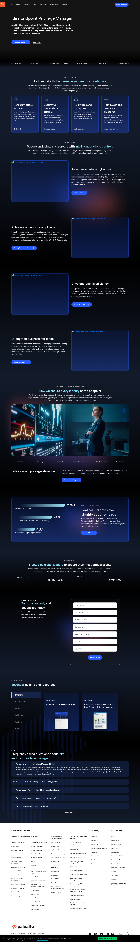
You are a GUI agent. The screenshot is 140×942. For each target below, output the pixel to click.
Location (94, 860)
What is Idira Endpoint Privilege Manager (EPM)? (35, 764)
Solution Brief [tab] (21, 701)
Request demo (19, 42)
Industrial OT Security (18, 892)
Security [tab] (40, 462)
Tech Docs (114, 875)
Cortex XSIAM (55, 871)
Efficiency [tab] (20, 462)
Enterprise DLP (35, 890)
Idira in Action (123, 63)
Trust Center (22, 933)
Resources (43, 4)
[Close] (137, 938)
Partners (64, 4)
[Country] (95, 649)
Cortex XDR (54, 875)
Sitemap (113, 871)
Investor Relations (97, 856)
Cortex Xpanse (55, 883)
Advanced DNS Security (18, 875)
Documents (41, 933)
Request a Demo (121, 4)
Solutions (27, 4)
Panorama (33, 865)
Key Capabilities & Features (57, 63)
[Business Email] (95, 620)
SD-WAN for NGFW (36, 858)
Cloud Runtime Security (58, 857)
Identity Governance (76, 857)
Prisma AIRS (15, 846)
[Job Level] (95, 634)
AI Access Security (17, 850)
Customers (103, 63)
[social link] (90, 934)
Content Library (116, 844)
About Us (94, 836)
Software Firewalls (36, 850)
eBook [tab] (18, 708)
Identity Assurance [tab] (100, 462)
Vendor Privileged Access (78, 884)
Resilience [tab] (120, 462)
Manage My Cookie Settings (107, 938)
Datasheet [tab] (20, 695)
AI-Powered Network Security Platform (24, 836)
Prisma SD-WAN (35, 902)
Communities (115, 840)
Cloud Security (55, 842)
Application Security (57, 850)
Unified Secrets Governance (78, 874)
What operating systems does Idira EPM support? (36, 798)
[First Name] (95, 605)
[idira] (16, 5)
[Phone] (95, 641)
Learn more (37, 42)
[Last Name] (95, 612)
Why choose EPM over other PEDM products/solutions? (38, 790)
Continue (93, 657)
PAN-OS (33, 861)
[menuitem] (17, 5)
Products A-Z (115, 860)
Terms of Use (32, 933)
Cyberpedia (114, 848)
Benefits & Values (84, 63)
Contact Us (94, 844)
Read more (87, 532)
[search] (110, 5)
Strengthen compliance (22, 248)
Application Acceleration (38, 880)
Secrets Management (76, 870)
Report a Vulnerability (118, 867)
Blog (35, 4)
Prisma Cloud (55, 861)
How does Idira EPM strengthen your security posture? (37, 782)
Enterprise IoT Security (18, 884)
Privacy (13, 933)
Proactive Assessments (77, 895)
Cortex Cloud (55, 846)
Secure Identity (70, 480)
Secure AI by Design (17, 842)
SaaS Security (15, 896)
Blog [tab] (17, 729)
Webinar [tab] (19, 722)
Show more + (70, 812)
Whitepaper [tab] (20, 715)
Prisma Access (35, 894)
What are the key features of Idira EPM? (32, 806)
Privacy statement (42, 940)
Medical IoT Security (17, 888)
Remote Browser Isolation (38, 905)
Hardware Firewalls (36, 846)
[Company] (95, 627)
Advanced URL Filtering (18, 867)
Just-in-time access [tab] (80, 462)
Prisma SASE (34, 877)
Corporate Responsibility (99, 848)
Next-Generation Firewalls (39, 842)
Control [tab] (60, 462)
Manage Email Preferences (119, 856)
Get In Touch (54, 4)
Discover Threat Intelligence (78, 908)
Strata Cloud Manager (37, 854)
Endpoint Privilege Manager (78, 853)
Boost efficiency (80, 304)
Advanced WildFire (17, 871)
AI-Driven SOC (55, 867)
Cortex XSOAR (55, 879)
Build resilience (20, 362)
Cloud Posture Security (58, 854)
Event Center (115, 852)
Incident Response (75, 899)
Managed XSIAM (56, 892)
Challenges (16, 63)
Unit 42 (113, 879)
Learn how (78, 193)
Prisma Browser (35, 898)
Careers (93, 840)
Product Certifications (118, 864)
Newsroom (94, 864)
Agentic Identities (75, 866)
